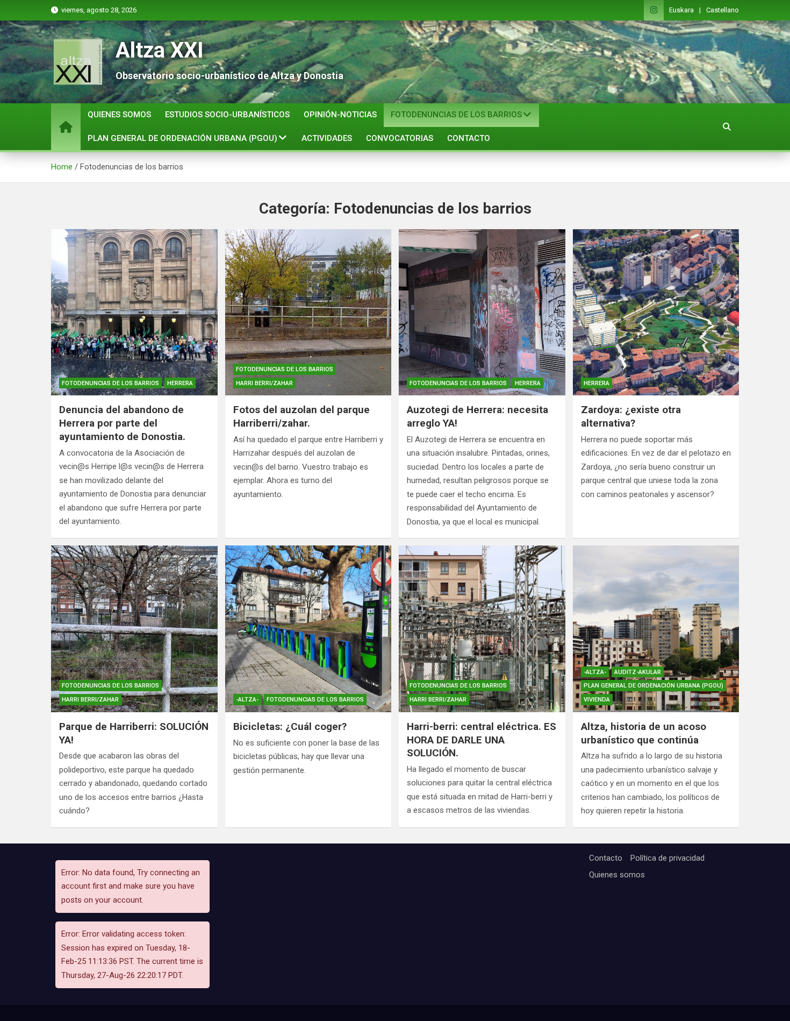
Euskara (681, 10)
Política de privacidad (667, 858)
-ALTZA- (247, 699)
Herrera (180, 383)
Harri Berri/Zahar (264, 383)
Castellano (722, 10)
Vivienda (597, 699)
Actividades (326, 138)
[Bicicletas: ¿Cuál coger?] (308, 628)
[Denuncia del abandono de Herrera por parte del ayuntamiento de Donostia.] (134, 312)
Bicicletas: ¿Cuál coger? (290, 726)
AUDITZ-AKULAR (637, 672)
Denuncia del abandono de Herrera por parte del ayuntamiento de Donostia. (122, 422)
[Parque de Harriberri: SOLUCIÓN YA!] (134, 628)
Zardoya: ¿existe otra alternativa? (631, 416)
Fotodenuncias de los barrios (456, 114)
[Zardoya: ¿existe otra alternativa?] (656, 312)
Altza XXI (160, 50)
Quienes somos (119, 114)
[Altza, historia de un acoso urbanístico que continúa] (656, 628)
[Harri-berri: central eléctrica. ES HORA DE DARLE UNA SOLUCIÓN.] (482, 628)
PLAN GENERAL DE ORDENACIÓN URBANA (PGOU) (182, 138)
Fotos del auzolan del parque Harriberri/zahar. (301, 416)
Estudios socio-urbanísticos (227, 114)
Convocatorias (399, 138)
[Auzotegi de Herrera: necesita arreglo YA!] (482, 312)
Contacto (468, 138)
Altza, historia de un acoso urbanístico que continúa (643, 733)
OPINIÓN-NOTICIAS (340, 114)
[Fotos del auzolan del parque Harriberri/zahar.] (308, 312)
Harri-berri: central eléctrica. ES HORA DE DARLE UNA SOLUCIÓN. (481, 739)
